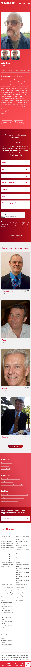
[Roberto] (15, 416)
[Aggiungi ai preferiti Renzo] (28, 388)
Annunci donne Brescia (7, 561)
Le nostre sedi (5, 466)
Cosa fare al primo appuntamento (10, 479)
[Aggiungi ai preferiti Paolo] (28, 340)
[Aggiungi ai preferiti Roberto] (28, 437)
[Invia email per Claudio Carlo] (25, 291)
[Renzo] (15, 367)
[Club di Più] (8, 3)
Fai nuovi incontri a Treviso (8, 591)
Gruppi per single (20, 593)
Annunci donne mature (7, 541)
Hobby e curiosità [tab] (20, 70)
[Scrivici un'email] (24, 3)
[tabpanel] (15, 95)
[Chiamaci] (27, 3)
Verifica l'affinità (15, 235)
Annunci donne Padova (7, 545)
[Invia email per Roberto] (25, 437)
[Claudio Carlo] (15, 270)
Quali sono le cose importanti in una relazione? (14, 495)
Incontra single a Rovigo (7, 593)
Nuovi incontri (19, 599)
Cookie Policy (4, 661)
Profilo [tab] (28, 70)
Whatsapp (20, 122)
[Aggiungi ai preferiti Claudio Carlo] (28, 291)
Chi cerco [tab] (10, 70)
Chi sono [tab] (3, 70)
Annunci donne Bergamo (7, 562)
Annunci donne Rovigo (7, 557)
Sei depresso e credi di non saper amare (12, 498)
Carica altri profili (14, 446)
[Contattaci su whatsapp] (29, 3)
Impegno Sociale (5, 469)
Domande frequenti (6, 463)
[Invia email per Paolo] (25, 340)
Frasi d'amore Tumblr (7, 482)
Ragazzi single (19, 597)
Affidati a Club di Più (21, 539)
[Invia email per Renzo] (25, 388)
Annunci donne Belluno (7, 555)
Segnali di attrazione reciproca (9, 501)
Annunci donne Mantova (7, 559)
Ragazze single (20, 587)
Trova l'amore (19, 600)
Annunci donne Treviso (7, 543)
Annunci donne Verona (7, 551)
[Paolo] (15, 319)
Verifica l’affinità (6, 122)
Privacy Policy (25, 659)
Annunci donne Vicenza (7, 553)
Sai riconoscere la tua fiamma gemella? (12, 485)
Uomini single (19, 595)
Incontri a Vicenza (5, 610)
